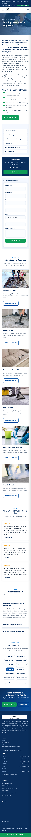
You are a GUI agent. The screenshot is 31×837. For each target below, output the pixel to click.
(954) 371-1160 (11, 5)
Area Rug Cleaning (10, 130)
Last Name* (8, 192)
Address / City (9, 221)
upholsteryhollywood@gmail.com (11, 746)
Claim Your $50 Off (23, 5)
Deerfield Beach (21, 660)
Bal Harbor (20, 656)
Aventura (10, 656)
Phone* (7, 199)
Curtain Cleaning (9, 151)
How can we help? (10, 228)
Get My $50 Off (15, 241)
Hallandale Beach (22, 665)
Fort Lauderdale (8, 665)
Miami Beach (10, 673)
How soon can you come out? (12, 624)
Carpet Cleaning (9, 135)
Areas (8, 28)
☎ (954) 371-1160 (9, 704)
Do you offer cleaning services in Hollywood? (13, 604)
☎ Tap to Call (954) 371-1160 (15, 835)
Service (7, 214)
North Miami (21, 673)
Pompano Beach (22, 677)
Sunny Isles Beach (11, 682)
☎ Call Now (15, 172)
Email (6, 207)
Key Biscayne (20, 669)
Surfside (22, 682)
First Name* (8, 185)
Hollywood (10, 669)
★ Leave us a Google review (9, 774)
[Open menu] (27, 10)
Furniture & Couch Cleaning (13, 139)
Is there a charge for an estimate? (14, 631)
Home (3, 28)
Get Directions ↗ (6, 821)
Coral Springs (9, 660)
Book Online (23, 704)
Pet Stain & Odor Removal (12, 147)
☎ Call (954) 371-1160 (10, 117)
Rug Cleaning (8, 143)
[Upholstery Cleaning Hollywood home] (7, 10)
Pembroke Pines (9, 677)
